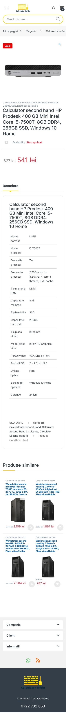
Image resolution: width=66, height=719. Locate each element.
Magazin (31, 31)
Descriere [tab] (10, 186)
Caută (58, 19)
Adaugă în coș (29, 527)
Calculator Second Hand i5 (24, 105)
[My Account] (54, 8)
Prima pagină (10, 31)
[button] (59, 44)
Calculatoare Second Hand (16, 102)
